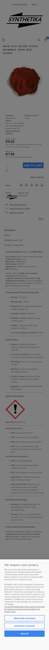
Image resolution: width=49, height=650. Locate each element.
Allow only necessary (24, 618)
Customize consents (24, 626)
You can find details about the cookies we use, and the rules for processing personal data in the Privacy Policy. (24, 609)
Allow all (24, 633)
